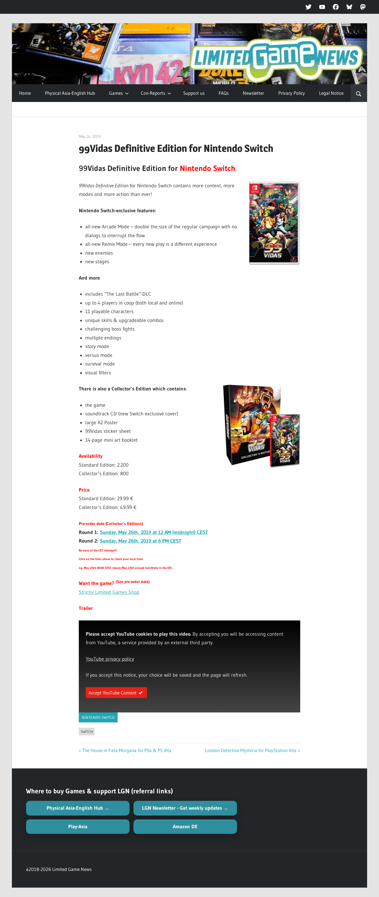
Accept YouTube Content (113, 693)
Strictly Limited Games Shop (109, 592)
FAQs (224, 93)
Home (25, 93)
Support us (193, 93)
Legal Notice (331, 93)
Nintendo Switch (98, 717)
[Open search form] (359, 93)
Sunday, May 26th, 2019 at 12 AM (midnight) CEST (154, 532)
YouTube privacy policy (110, 659)
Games (116, 93)
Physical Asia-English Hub (70, 93)
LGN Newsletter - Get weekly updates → (185, 808)
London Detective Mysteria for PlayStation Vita (251, 750)
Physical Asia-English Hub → (78, 808)
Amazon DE (185, 827)
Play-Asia (77, 827)
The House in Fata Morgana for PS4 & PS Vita (126, 750)
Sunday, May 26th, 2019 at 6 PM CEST (140, 541)
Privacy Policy (291, 93)
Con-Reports (153, 93)
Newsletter (253, 93)
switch (87, 731)
